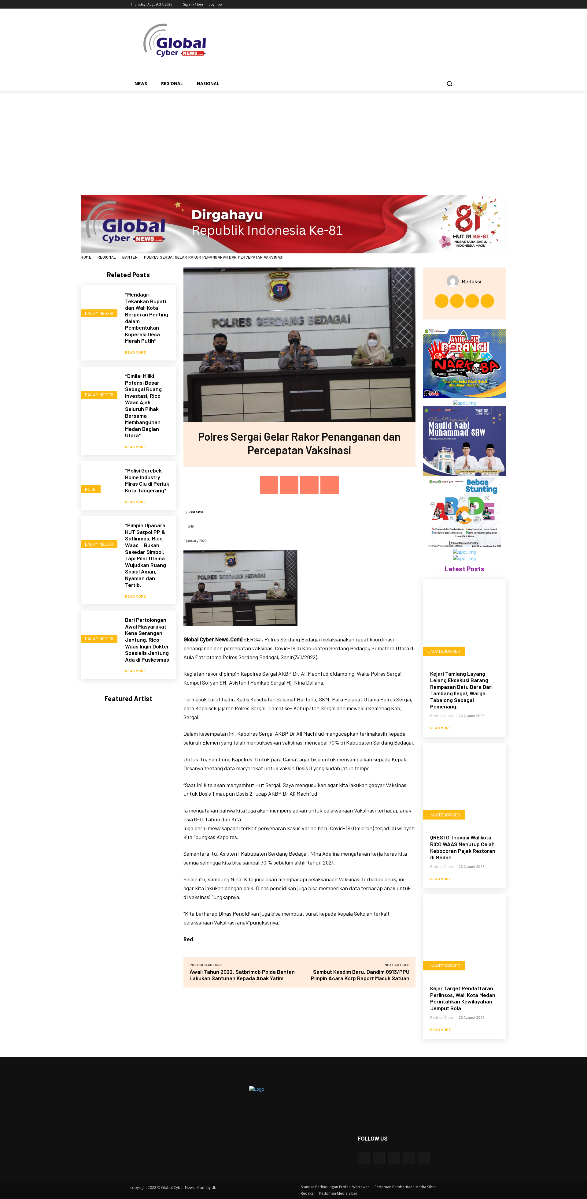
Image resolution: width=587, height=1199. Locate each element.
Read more (135, 352)
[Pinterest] (309, 485)
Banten (130, 257)
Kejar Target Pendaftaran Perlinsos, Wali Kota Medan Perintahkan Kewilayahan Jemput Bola (462, 998)
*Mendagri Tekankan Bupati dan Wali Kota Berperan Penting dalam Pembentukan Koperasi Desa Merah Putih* (146, 317)
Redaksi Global (442, 715)
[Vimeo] (444, 4)
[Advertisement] (293, 137)
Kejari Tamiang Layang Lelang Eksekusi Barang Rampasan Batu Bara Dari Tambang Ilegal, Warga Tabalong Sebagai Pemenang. (461, 690)
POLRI (90, 489)
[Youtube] (453, 4)
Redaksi (195, 512)
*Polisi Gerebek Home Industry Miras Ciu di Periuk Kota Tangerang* (147, 480)
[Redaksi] (454, 281)
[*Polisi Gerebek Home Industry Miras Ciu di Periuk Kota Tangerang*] (100, 480)
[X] (436, 4)
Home (86, 257)
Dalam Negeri (99, 313)
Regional (107, 257)
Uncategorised (444, 651)
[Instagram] (427, 4)
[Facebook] (419, 4)
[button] (449, 83)
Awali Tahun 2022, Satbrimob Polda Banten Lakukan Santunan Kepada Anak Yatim (242, 974)
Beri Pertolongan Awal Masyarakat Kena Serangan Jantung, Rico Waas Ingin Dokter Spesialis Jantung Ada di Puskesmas (147, 639)
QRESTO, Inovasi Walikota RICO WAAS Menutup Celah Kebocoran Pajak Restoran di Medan (462, 847)
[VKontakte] (424, 1158)
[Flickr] (394, 1158)
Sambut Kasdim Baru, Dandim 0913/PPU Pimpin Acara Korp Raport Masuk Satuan (360, 974)
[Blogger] (364, 1158)
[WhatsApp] (329, 485)
